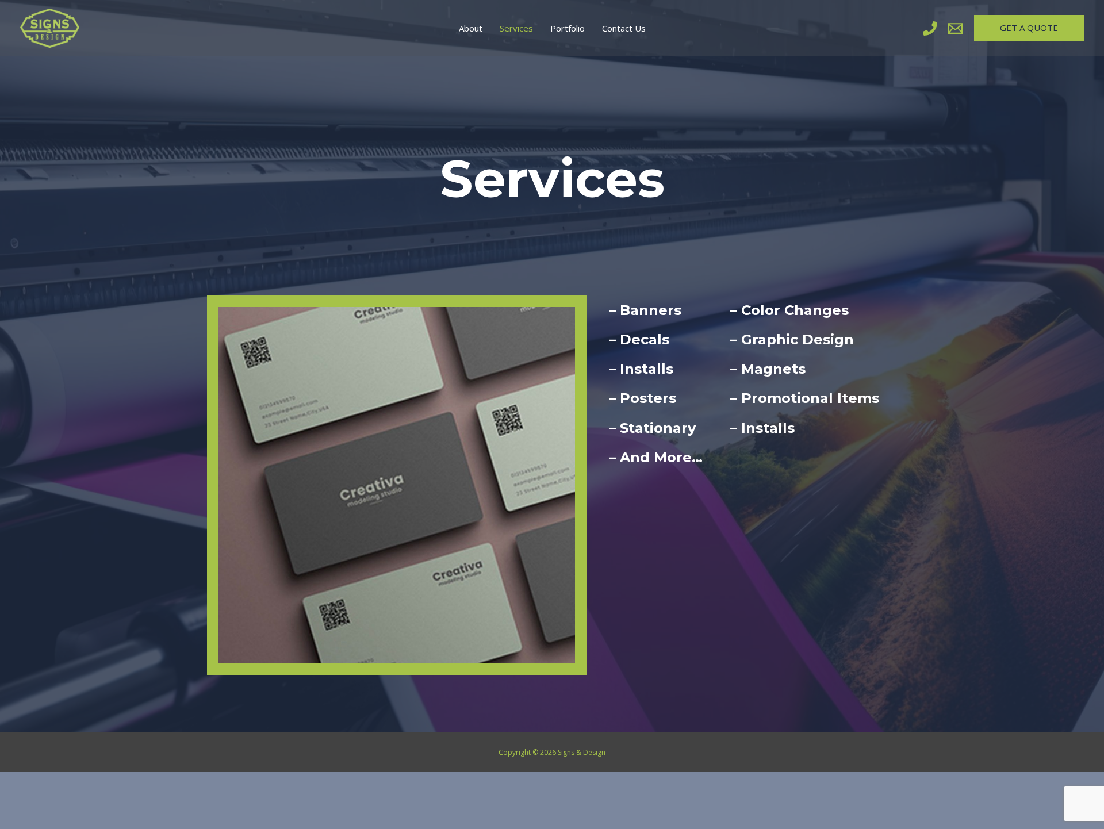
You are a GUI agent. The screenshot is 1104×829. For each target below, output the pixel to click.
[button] (1029, 28)
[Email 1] (955, 28)
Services (516, 28)
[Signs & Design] (49, 27)
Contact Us (624, 28)
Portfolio (567, 28)
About (470, 28)
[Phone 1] (930, 28)
